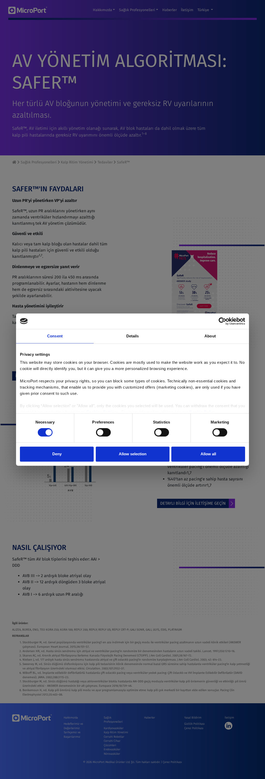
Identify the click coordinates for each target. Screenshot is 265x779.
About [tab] (210, 336)
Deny (57, 454)
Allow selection (132, 454)
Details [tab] (132, 336)
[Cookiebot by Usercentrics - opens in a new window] (222, 321)
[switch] (103, 432)
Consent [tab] (55, 336)
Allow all (208, 454)
